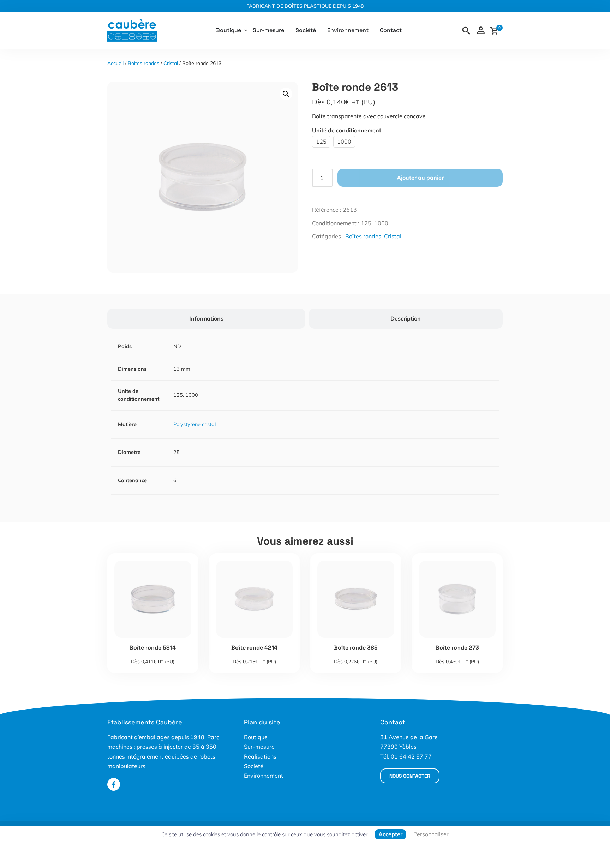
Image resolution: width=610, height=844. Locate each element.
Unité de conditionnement (346, 130)
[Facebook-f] (113, 784)
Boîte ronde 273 (457, 647)
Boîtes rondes (143, 63)
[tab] (206, 319)
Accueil (115, 63)
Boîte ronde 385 (356, 647)
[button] (286, 94)
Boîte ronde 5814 (153, 647)
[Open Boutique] (246, 30)
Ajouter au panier (420, 177)
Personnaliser (431, 834)
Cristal (170, 63)
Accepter (390, 834)
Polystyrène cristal (194, 424)
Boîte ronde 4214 (254, 647)
